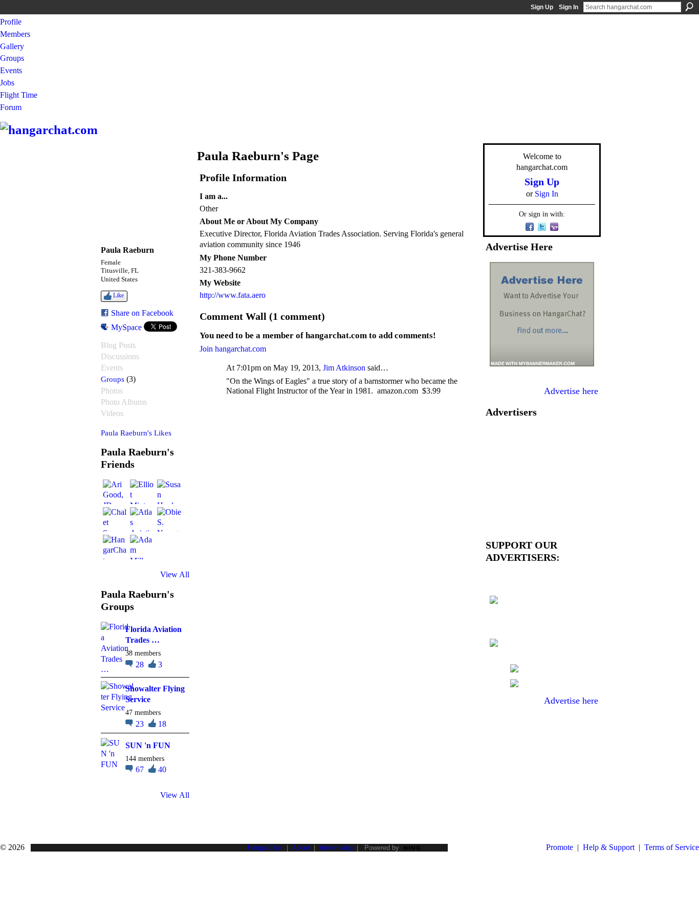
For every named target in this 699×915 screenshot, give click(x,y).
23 (141, 724)
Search (689, 6)
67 (141, 769)
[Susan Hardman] (169, 492)
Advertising (336, 848)
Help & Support (609, 847)
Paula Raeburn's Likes (136, 432)
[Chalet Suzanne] (115, 519)
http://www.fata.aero (233, 295)
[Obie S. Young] (169, 519)
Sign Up (542, 7)
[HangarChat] (115, 547)
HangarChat (265, 848)
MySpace (126, 327)
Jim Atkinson (344, 367)
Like (118, 295)
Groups (112, 379)
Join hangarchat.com (233, 348)
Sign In (568, 7)
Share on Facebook (142, 313)
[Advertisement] (542, 476)
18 (162, 724)
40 (162, 769)
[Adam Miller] (142, 547)
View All (174, 574)
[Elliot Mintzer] (142, 492)
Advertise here (571, 391)
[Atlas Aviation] (142, 519)
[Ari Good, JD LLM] (115, 492)
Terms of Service (671, 847)
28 (141, 664)
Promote (559, 847)
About (301, 848)
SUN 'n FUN (147, 745)
